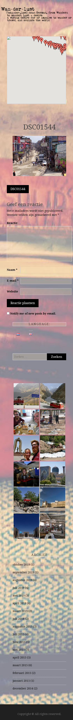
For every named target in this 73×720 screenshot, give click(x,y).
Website (12, 291)
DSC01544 (18, 189)
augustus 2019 (22, 580)
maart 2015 (20, 665)
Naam (12, 269)
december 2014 (23, 688)
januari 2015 (21, 680)
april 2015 (19, 657)
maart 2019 (20, 611)
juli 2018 (18, 618)
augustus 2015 (22, 626)
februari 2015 (22, 673)
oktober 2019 (21, 564)
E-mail (12, 280)
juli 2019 (18, 587)
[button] (55, 46)
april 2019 (19, 603)
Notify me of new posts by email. (33, 313)
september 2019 (23, 572)
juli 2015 (18, 634)
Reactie (12, 223)
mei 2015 (19, 649)
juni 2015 (19, 642)
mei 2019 (19, 595)
